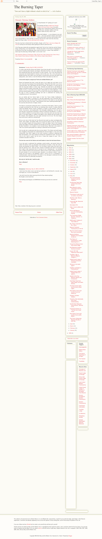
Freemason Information (82, 406)
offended (29, 524)
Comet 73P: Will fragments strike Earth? (76, 251)
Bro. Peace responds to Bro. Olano (76, 224)
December (73, 160)
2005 (70, 333)
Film (36, 56)
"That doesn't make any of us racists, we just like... (76, 195)
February (72, 328)
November (73, 162)
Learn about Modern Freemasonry (82, 383)
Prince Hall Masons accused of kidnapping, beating (76, 212)
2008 (70, 154)
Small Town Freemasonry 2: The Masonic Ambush (75, 107)
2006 (70, 158)
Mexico (50, 56)
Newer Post (18, 212)
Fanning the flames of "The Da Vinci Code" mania (75, 310)
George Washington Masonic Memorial (82, 421)
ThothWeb (81, 361)
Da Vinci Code (42, 54)
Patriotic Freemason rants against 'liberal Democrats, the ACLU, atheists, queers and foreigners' (76, 72)
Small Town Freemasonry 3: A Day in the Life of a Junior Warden (76, 110)
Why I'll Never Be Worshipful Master (76, 99)
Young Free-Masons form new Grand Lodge (76, 244)
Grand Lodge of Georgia (82, 373)
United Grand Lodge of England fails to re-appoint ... (75, 273)
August (72, 169)
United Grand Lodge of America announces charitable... (75, 261)
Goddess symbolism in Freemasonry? (75, 268)
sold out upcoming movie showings (36, 40)
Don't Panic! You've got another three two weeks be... (76, 292)
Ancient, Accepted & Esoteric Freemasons (82, 397)
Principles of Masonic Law (82, 370)
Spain (43, 56)
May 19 (36, 54)
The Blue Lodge (81, 410)
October (72, 164)
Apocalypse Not (74, 205)
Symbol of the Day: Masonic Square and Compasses (76, 277)
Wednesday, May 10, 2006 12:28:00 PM (35, 169)
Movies (39, 56)
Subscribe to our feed (72, 338)
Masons (25, 54)
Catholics (32, 56)
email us (40, 528)
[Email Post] (36, 59)
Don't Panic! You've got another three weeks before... (76, 315)
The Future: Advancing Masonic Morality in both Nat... (75, 320)
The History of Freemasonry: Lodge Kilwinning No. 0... (76, 240)
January (72, 330)
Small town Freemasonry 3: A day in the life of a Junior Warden (76, 84)
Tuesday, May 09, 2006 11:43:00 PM (34, 67)
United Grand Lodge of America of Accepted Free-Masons (82, 390)
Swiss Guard (18, 56)
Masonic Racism (74, 192)
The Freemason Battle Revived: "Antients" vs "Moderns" (76, 217)
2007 (70, 156)
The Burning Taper (28, 6)
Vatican (27, 56)
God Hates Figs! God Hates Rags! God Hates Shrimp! (76, 282)
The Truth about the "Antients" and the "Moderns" (75, 179)
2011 (70, 147)
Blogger (70, 535)
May (71, 175)
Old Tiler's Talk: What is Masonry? (76, 198)
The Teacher (82, 358)
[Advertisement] (73, 385)
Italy (47, 56)
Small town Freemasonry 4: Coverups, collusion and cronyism (76, 88)
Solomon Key (49, 54)
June (71, 173)
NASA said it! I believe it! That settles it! (76, 221)
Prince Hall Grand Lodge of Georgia (82, 378)
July (71, 171)
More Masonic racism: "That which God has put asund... (76, 189)
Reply (20, 164)
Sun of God (70, 97)
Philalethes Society (82, 416)
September (73, 167)
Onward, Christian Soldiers (74, 296)
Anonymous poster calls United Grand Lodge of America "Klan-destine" (76, 118)
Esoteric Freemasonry (82, 402)
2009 (70, 152)
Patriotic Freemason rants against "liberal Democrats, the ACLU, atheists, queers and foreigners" (77, 127)
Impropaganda (82, 347)
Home (39, 212)
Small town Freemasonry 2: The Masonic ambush (75, 81)
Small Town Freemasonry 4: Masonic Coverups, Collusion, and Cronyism (76, 114)
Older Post (59, 212)
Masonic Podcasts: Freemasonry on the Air (76, 228)
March (72, 326)
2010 (70, 150)
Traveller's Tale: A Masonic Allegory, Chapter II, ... (75, 256)
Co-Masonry (82, 413)
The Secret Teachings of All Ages (82, 355)
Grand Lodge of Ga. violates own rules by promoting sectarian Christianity (77, 131)
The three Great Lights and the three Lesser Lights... (76, 287)
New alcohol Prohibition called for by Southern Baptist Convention (76, 135)
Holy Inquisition (18, 54)
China (23, 56)
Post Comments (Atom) (41, 217)
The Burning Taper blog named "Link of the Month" (76, 184)
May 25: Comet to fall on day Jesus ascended (76, 231)
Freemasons (31, 54)
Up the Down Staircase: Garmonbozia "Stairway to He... (76, 305)
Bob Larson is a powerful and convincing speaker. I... (74, 57)
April (71, 323)
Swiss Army (56, 54)
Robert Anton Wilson (82, 350)
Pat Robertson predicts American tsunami (75, 248)
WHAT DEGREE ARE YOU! (74, 43)
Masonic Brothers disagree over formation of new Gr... (76, 236)
